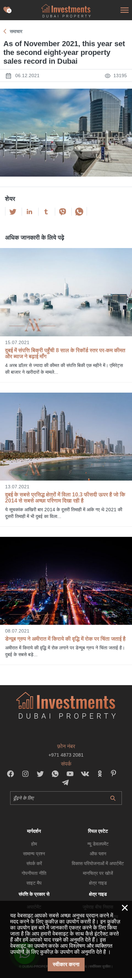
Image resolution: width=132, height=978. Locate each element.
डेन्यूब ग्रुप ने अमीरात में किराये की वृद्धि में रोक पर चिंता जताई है (65, 639)
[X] (13, 212)
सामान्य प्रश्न (34, 853)
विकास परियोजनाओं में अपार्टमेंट (98, 863)
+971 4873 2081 (66, 755)
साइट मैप (34, 883)
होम (34, 844)
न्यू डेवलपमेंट (98, 844)
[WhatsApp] (79, 212)
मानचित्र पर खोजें (98, 873)
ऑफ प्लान (98, 853)
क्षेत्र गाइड (98, 883)
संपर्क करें (34, 863)
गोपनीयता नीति (34, 873)
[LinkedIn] (29, 212)
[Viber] (63, 212)
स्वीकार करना (66, 964)
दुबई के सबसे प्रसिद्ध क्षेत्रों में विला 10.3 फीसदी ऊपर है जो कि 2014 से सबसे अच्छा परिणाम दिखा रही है (65, 497)
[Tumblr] (46, 212)
